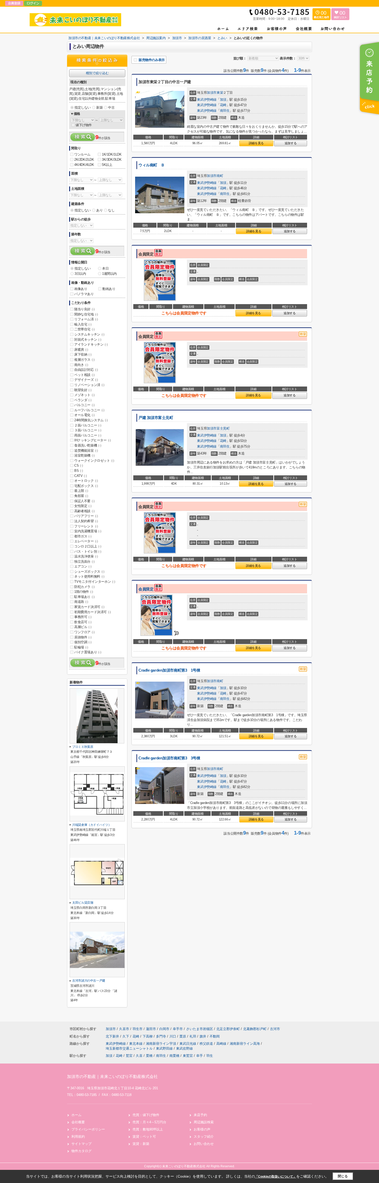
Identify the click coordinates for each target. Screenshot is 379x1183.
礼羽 (193, 1036)
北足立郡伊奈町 (228, 1029)
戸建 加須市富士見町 (155, 418)
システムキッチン (89, 334)
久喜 (139, 1056)
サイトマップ (81, 1144)
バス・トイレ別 (87, 551)
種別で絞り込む (97, 73)
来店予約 (200, 1115)
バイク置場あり (87, 652)
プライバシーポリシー (88, 1129)
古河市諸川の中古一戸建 (88, 980)
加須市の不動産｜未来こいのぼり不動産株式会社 (112, 1076)
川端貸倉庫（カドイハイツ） (91, 825)
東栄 (220, 93)
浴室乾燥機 (84, 455)
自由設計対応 (86, 370)
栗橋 (149, 1056)
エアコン (82, 566)
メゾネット (84, 395)
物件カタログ (81, 1151)
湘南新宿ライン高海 (245, 1043)
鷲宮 (129, 1056)
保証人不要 (84, 501)
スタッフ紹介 (204, 1136)
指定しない (83, 107)
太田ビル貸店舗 (84, 902)
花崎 (223, 105)
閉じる (343, 1176)
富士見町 (223, 428)
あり (99, 210)
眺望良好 (82, 390)
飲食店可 (82, 622)
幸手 (199, 1056)
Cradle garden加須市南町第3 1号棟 (169, 670)
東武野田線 (165, 1048)
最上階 (81, 491)
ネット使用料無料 (89, 576)
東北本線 (136, 1043)
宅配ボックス (86, 486)
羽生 (209, 1056)
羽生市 (138, 1029)
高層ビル (82, 627)
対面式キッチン (87, 339)
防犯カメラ (84, 587)
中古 (111, 107)
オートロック (86, 481)
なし (111, 210)
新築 (99, 107)
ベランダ (82, 400)
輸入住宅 (82, 324)
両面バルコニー (87, 435)
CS (78, 465)
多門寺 (161, 1036)
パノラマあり (84, 294)
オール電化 (84, 415)
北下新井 (113, 1036)
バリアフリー (86, 516)
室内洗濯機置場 (87, 531)
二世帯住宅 (84, 329)
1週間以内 (109, 274)
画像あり (80, 289)
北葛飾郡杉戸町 (255, 1029)
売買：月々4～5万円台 (149, 1122)
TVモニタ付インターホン (94, 582)
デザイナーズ (86, 380)
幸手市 (178, 1029)
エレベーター (86, 541)
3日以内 (80, 274)
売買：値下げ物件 (146, 1115)
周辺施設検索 (204, 1122)
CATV (80, 476)
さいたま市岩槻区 (199, 1029)
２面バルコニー (87, 425)
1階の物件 (83, 592)
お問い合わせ (204, 1144)
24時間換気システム (91, 420)
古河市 (275, 1029)
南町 (220, 176)
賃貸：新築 (141, 1144)
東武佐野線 (184, 1048)
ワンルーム (82, 154)
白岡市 (164, 1029)
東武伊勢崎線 (207, 99)
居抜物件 (82, 637)
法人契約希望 (86, 521)
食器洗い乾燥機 (87, 445)
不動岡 (215, 1036)
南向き (81, 365)
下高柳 (148, 1036)
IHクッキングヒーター (92, 440)
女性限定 (82, 506)
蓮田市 (151, 1029)
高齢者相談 (84, 511)
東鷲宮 (188, 1056)
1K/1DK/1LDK (112, 154)
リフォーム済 (86, 319)
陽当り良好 (84, 309)
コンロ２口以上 (87, 546)
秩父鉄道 (207, 1043)
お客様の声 (202, 1129)
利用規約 (78, 1136)
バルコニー (84, 405)
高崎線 (221, 1043)
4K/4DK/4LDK (84, 165)
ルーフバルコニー (89, 410)
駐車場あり (84, 597)
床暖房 (81, 350)
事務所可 (82, 617)
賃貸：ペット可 (144, 1136)
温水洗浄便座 (86, 556)
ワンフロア (84, 632)
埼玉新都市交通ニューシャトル (130, 1048)
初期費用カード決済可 (92, 612)
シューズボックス (89, 571)
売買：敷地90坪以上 (148, 1129)
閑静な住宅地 (86, 314)
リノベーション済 (89, 385)
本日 (105, 268)
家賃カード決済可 (89, 607)
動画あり (108, 289)
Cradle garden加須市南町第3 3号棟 (169, 758)
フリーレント (86, 526)
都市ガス (82, 536)
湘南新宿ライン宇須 (161, 1043)
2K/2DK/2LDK (84, 159)
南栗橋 (174, 1056)
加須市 (212, 93)
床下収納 (82, 354)
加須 (223, 99)
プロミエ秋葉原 (82, 747)
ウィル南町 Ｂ (151, 165)
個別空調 (82, 642)
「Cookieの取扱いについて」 (275, 1176)
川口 (173, 1036)
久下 (126, 1036)
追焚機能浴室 (86, 450)
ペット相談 (84, 375)
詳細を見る (256, 143)
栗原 (183, 1036)
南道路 (81, 602)
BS (78, 471)
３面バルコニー (87, 430)
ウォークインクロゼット (94, 460)
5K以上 (107, 165)
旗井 (203, 1036)
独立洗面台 (84, 561)
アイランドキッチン (91, 344)
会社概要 (78, 1122)
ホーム (76, 1115)
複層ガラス (84, 360)
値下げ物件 (84, 125)
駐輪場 (81, 647)
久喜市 (124, 1029)
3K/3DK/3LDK (112, 159)
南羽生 (225, 111)
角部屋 (81, 496)
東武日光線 (188, 1043)
